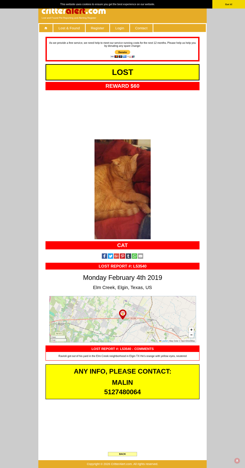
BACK (122, 454)
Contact (141, 28)
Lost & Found (69, 28)
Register (97, 28)
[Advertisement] (165, 11)
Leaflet (164, 340)
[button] (122, 314)
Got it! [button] (228, 4)
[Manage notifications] (237, 460)
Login (119, 28)
